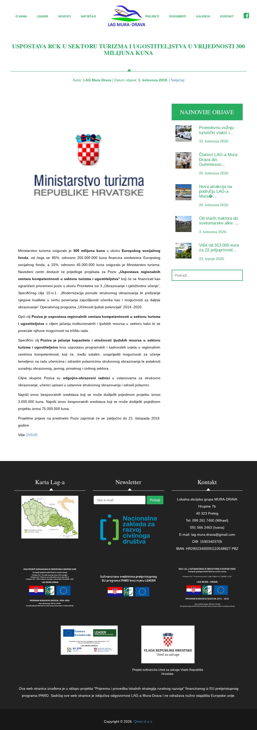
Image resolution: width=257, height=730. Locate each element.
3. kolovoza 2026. (213, 232)
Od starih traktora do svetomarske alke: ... (219, 220)
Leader (42, 16)
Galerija (203, 16)
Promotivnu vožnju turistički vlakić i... (216, 130)
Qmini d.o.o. (143, 721)
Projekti (152, 16)
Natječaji (88, 16)
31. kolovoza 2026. (214, 141)
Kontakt (227, 16)
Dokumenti (177, 16)
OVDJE (31, 435)
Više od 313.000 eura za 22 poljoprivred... (219, 247)
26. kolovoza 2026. (214, 173)
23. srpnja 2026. (212, 259)
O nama (21, 16)
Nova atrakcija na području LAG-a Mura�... (215, 191)
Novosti (64, 16)
